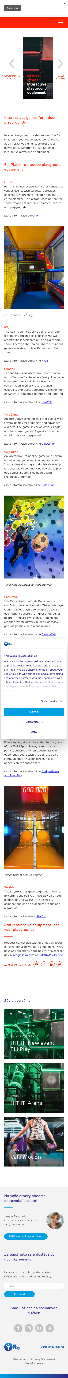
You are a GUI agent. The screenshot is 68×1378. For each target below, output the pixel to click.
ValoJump (48, 485)
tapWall (46, 402)
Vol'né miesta (34, 1363)
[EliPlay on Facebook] (18, 1328)
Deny (34, 731)
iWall (44, 361)
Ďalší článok (60, 77)
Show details (49, 701)
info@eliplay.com (23, 955)
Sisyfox (41, 916)
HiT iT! (40, 215)
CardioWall (48, 634)
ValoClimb (48, 443)
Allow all (34, 711)
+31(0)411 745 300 (50, 955)
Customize (32, 721)
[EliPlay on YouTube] (50, 1328)
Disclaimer (20, 1359)
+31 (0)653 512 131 (14, 1224)
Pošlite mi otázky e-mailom (26, 1236)
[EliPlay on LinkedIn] (39, 1328)
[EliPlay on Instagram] (29, 1328)
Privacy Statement (43, 1359)
